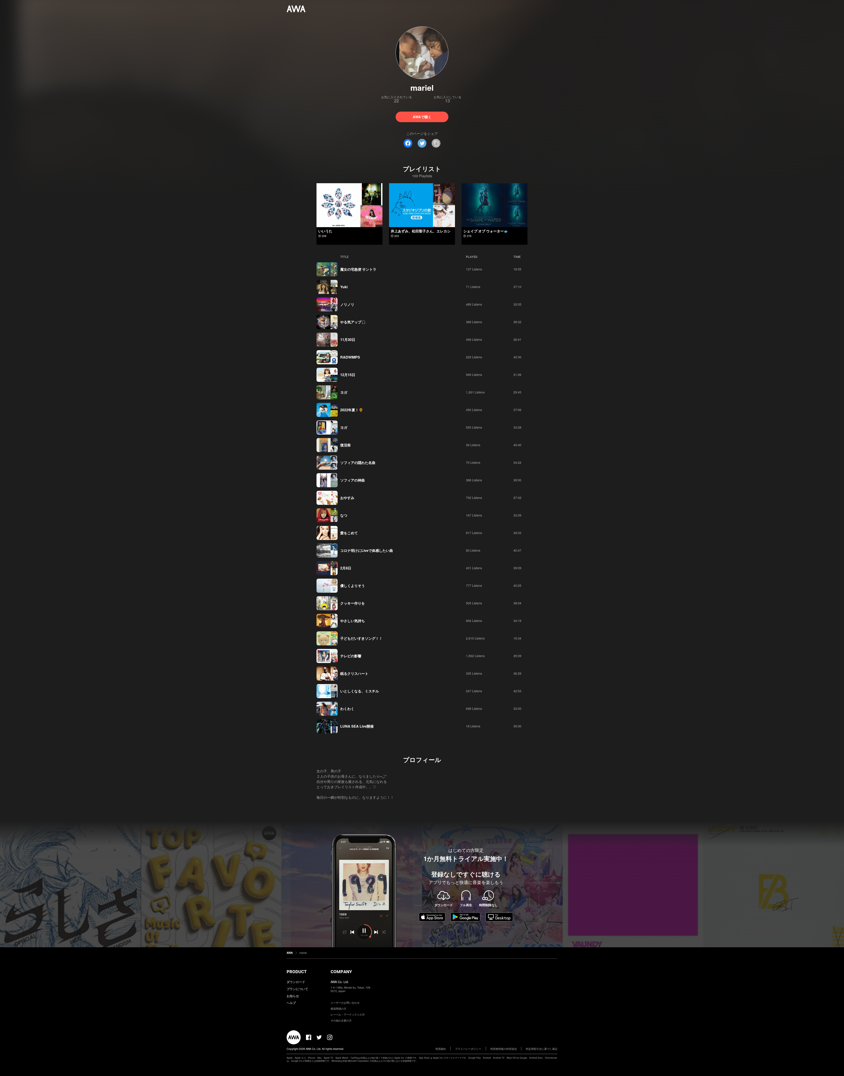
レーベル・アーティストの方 (348, 1014)
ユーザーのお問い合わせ (345, 1002)
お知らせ (293, 996)
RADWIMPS (350, 357)
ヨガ (343, 392)
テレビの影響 (350, 655)
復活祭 (345, 444)
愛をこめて (349, 532)
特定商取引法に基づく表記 (541, 1049)
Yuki (343, 286)
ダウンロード (296, 982)
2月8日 (345, 568)
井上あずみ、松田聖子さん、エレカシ (421, 231)
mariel (303, 953)
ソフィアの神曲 (352, 480)
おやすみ (347, 497)
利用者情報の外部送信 (503, 1049)
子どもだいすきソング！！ (361, 638)
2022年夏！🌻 (351, 409)
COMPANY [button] (341, 971)
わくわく (347, 708)
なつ (343, 515)
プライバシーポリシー (468, 1049)
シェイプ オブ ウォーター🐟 (485, 231)
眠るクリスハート (354, 673)
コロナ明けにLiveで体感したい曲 (366, 550)
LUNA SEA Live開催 (357, 726)
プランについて (297, 989)
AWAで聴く (422, 116)
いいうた (325, 231)
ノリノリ (347, 304)
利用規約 (440, 1049)
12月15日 (347, 374)
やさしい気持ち (352, 620)
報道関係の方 (338, 1008)
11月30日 (347, 339)
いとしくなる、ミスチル (359, 691)
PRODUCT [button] (297, 971)
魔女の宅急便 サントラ (358, 269)
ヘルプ (291, 1002)
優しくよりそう (352, 585)
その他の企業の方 (341, 1020)
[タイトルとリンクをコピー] (436, 143)
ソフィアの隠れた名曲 (357, 462)
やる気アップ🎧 (353, 321)
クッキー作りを (352, 603)
